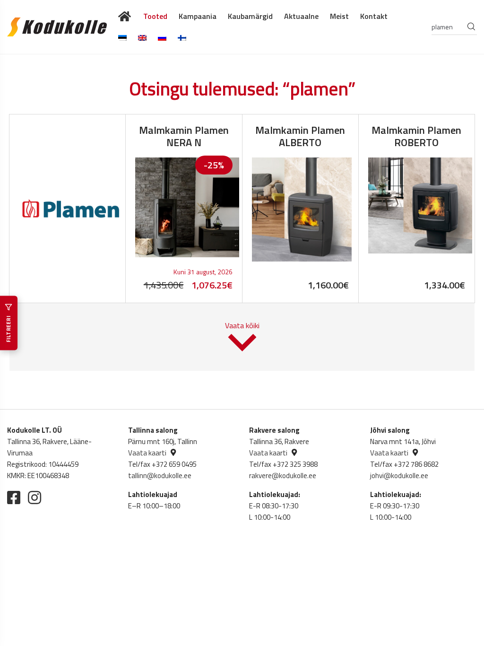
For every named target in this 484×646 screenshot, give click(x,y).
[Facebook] (13, 497)
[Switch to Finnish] (182, 38)
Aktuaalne (301, 16)
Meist (339, 16)
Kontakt (374, 16)
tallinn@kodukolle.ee (159, 475)
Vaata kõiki (242, 325)
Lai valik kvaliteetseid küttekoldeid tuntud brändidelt (125, 16)
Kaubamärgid (250, 16)
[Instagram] (34, 497)
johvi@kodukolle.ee (399, 475)
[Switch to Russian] (162, 38)
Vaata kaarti (147, 452)
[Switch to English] (142, 38)
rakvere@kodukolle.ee (282, 475)
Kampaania (197, 16)
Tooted (155, 16)
